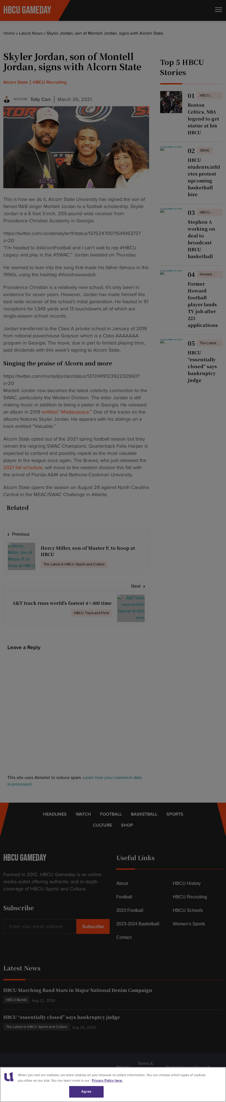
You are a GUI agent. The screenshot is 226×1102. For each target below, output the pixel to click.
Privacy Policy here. (107, 1080)
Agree (86, 1091)
